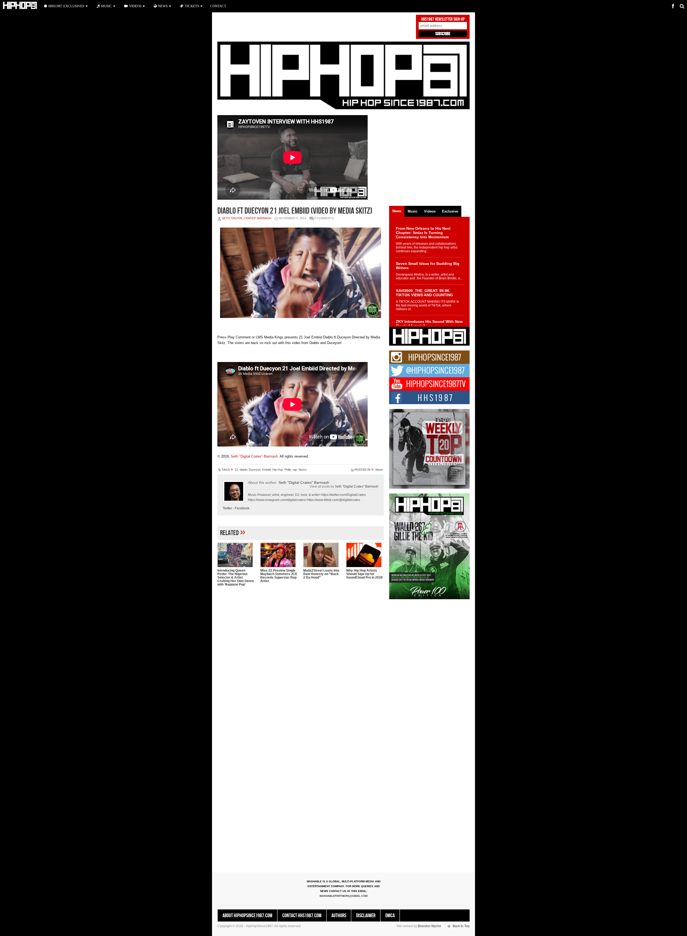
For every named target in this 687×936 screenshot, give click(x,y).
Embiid (266, 469)
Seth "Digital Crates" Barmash (246, 218)
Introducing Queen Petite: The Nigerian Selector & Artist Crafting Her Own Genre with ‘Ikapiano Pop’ (235, 577)
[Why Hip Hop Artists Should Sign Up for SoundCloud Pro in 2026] (365, 555)
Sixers (302, 469)
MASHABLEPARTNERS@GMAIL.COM (343, 895)
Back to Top (461, 926)
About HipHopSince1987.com (247, 915)
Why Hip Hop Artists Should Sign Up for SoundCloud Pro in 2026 (364, 574)
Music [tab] (413, 211)
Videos (135, 6)
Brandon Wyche (429, 926)
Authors (338, 915)
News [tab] (396, 211)
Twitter (227, 508)
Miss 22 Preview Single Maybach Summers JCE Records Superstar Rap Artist (278, 576)
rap (295, 469)
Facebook (242, 508)
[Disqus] (300, 660)
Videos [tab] (430, 211)
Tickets (192, 6)
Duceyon (255, 469)
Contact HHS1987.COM (301, 915)
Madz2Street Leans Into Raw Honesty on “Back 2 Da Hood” (321, 574)
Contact (218, 6)
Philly (287, 469)
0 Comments (324, 218)
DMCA (390, 915)
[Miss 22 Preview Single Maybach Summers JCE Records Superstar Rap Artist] (279, 555)
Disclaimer (365, 915)
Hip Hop (277, 469)
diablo (243, 469)
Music (379, 469)
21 (236, 469)
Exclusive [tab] (450, 211)
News (163, 6)
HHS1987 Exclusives (66, 6)
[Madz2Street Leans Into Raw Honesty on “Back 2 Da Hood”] (322, 555)
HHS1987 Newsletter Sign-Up (443, 19)
